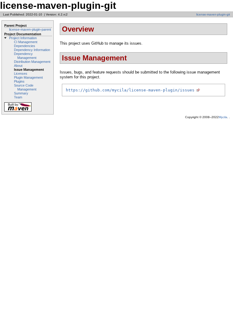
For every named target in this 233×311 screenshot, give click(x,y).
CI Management (25, 42)
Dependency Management (25, 56)
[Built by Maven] (18, 111)
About (18, 65)
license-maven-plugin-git (213, 14)
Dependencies (24, 46)
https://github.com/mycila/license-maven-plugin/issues (130, 90)
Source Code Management (25, 87)
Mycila (223, 117)
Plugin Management (28, 77)
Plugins (19, 81)
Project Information (23, 38)
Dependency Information (32, 50)
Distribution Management (32, 61)
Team (18, 97)
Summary (21, 93)
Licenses (20, 73)
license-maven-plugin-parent (30, 29)
